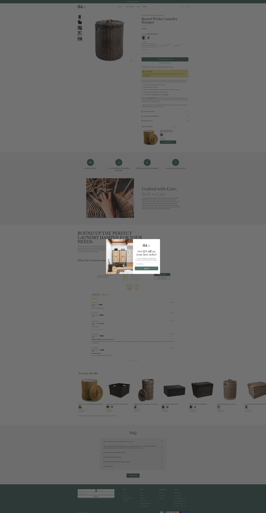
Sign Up (146, 268)
